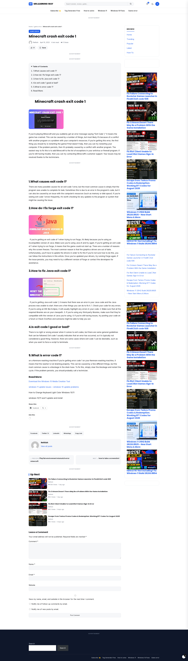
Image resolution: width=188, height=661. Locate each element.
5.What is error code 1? (43, 87)
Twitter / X (45, 433)
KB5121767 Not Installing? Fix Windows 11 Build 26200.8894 (142, 242)
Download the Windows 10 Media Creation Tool (49, 381)
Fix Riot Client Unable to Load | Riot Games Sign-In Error (71, 504)
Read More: (38, 91)
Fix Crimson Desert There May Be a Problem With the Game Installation (78, 491)
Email (32, 575)
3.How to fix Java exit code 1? (46, 79)
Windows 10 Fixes (118, 11)
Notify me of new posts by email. (45, 609)
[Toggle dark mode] (152, 4)
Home (31, 26)
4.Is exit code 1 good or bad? (45, 83)
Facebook (33, 433)
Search (32, 644)
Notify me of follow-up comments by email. (49, 604)
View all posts (46, 446)
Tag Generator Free (72, 11)
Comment (33, 541)
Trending (130, 39)
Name (32, 564)
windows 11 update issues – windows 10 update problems (54, 387)
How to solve (89, 11)
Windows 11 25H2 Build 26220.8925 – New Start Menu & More (139, 215)
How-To (130, 53)
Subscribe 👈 (55, 11)
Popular (130, 44)
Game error (133, 11)
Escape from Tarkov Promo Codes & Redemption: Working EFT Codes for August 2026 (84, 516)
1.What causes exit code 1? (45, 71)
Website (32, 585)
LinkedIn (56, 433)
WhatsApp (67, 433)
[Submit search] (131, 4)
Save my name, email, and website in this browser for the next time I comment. (61, 599)
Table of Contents (40, 66)
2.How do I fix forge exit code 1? (47, 75)
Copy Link (78, 433)
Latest (129, 48)
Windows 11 (102, 11)
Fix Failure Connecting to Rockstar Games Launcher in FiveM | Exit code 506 (79, 479)
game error (38, 26)
